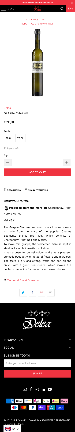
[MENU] (2, 8)
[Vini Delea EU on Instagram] (37, 389)
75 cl (20, 138)
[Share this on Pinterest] (41, 292)
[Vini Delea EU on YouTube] (49, 389)
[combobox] (12, 428)
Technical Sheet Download (23, 280)
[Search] (62, 8)
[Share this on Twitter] (23, 292)
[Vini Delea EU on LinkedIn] (43, 389)
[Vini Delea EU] (37, 8)
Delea (7, 108)
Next (44, 19)
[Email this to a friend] (51, 292)
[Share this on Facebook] (32, 292)
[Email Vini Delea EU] (25, 389)
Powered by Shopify (15, 424)
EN (14, 428)
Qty (6, 155)
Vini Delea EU (20, 420)
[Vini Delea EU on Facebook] (31, 389)
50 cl (9, 138)
